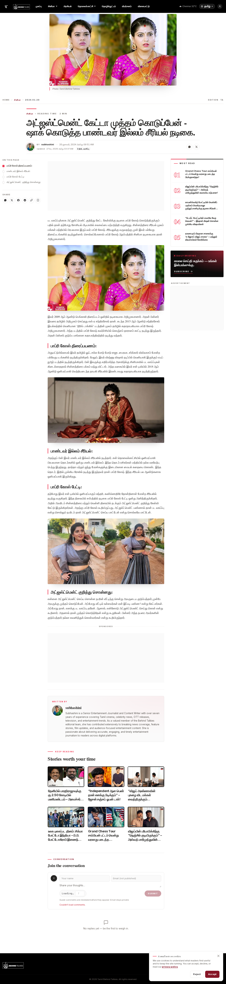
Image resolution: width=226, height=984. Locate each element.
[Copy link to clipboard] (31, 200)
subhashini (47, 144)
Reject (197, 974)
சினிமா (17, 100)
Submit (153, 893)
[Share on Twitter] (197, 147)
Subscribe (181, 271)
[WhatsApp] (5, 200)
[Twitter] (12, 200)
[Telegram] (25, 200)
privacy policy (170, 966)
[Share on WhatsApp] (189, 147)
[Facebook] (18, 200)
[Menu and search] (6, 6)
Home (6, 100)
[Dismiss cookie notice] (218, 956)
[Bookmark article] (38, 200)
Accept (212, 974)
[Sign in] (219, 6)
